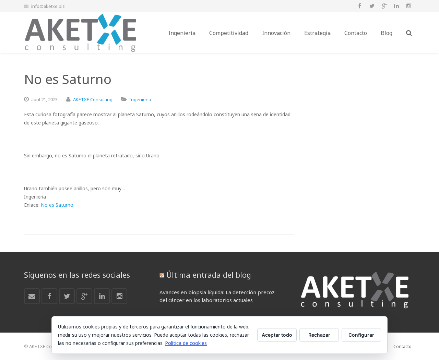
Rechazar (319, 335)
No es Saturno (57, 205)
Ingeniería (140, 99)
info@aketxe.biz (48, 6)
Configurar (361, 335)
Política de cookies (186, 343)
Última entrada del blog (208, 274)
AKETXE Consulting (92, 99)
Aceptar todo (277, 335)
